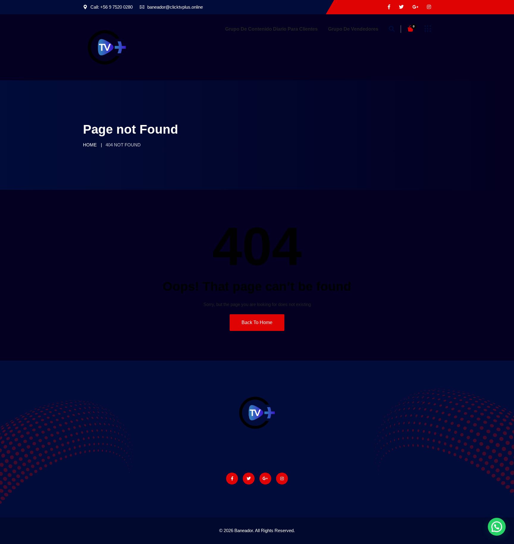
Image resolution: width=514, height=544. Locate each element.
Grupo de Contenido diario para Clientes (271, 29)
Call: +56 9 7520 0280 (111, 7)
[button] (497, 527)
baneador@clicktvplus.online (175, 7)
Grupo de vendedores (353, 29)
